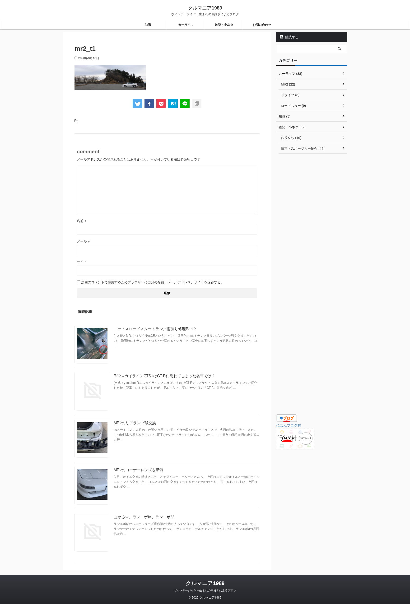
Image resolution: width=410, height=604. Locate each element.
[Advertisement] (311, 233)
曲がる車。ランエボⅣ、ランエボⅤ (144, 516)
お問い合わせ (262, 24)
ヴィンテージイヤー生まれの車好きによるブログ (205, 590)
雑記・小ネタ (224, 24)
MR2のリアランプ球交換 (135, 422)
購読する (291, 36)
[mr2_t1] (173, 103)
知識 (148, 24)
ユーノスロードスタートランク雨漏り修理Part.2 (155, 328)
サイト (82, 261)
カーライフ (186, 24)
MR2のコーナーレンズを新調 (138, 469)
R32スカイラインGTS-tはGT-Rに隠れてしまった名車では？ (164, 375)
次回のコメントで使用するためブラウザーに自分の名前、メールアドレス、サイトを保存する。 (152, 282)
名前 (81, 220)
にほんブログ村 (288, 425)
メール (83, 241)
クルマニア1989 (205, 7)
